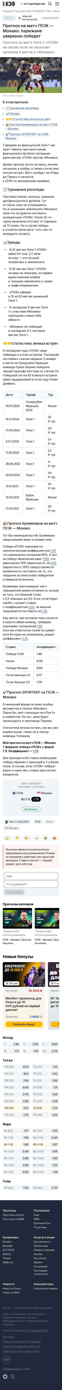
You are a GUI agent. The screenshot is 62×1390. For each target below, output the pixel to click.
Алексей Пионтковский (29, 18)
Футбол (9, 17)
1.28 (54, 1094)
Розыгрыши (40, 1266)
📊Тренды (13, 113)
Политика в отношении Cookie (21, 1351)
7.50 (25, 1080)
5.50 (35, 1044)
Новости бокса (12, 1288)
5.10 (55, 1130)
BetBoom (8, 1262)
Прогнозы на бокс (13, 1214)
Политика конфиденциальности (22, 1346)
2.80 (25, 1158)
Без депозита (42, 1241)
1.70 (54, 1108)
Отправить (14, 892)
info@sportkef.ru (38, 1330)
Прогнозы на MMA (13, 1219)
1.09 (54, 1080)
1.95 (26, 1144)
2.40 (54, 1137)
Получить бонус (24, 1024)
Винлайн (8, 1245)
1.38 (54, 1101)
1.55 (26, 1137)
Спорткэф (8, 11)
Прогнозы (20, 11)
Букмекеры (10, 1237)
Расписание (42, 1210)
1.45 (16, 1044)
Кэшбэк (38, 1254)
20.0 (25, 1066)
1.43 (25, 1187)
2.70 (54, 1187)
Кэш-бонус (40, 1258)
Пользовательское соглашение (22, 1341)
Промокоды (41, 1245)
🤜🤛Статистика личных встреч (28, 119)
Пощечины (40, 1227)
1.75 (26, 1114)
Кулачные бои (42, 1223)
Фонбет (7, 1241)
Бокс (36, 1214)
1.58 (55, 1151)
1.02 (54, 1073)
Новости (8, 1284)
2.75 (54, 1051)
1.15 (36, 1051)
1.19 (55, 1171)
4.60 (25, 1171)
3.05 (25, 1101)
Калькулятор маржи (46, 1288)
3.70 (25, 1094)
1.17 (26, 1130)
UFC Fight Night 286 (34, 4)
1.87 (54, 1144)
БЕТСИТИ (8, 1249)
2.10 (55, 1114)
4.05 (25, 1165)
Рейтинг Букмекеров (14, 935)
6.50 (54, 1044)
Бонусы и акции (44, 1237)
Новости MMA (11, 1292)
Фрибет (38, 1262)
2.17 (26, 1108)
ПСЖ (37, 821)
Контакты (8, 1336)
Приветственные (44, 1249)
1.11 (17, 1051)
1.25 (55, 1165)
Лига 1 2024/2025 (19, 821)
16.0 (25, 1073)
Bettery (7, 1254)
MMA (36, 1219)
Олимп (7, 1258)
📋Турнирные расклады (22, 108)
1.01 (55, 1066)
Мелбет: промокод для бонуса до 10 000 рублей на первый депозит (23, 1004)
